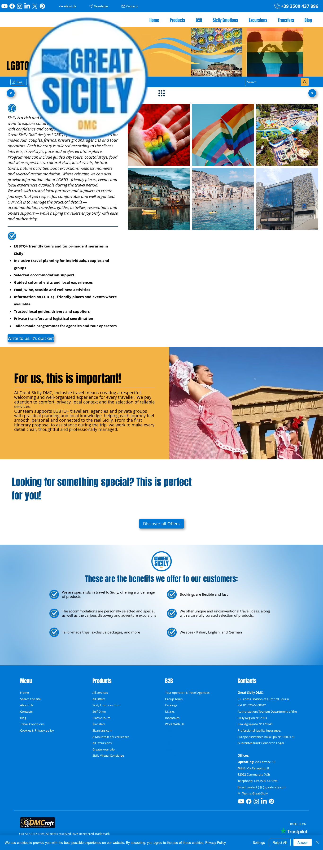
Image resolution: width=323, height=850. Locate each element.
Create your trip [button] (103, 749)
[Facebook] (12, 6)
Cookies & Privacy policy (37, 730)
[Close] (317, 842)
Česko (169, 737)
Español (170, 749)
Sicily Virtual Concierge (108, 755)
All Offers (98, 699)
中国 (168, 743)
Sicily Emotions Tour (106, 705)
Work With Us (174, 724)
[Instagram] (19, 6)
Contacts (26, 711)
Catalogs (171, 705)
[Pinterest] (42, 6)
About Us (26, 705)
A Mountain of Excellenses (110, 737)
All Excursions (102, 743)
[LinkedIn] (27, 6)
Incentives (172, 718)
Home (24, 692)
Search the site (30, 699)
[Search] (305, 82)
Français (171, 755)
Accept (302, 842)
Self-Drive (99, 711)
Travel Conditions (32, 724)
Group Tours (174, 699)
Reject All (280, 842)
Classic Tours (101, 718)
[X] (34, 6)
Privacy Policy (215, 842)
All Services (100, 692)
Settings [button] (259, 842)
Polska (169, 730)
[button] (99, 6)
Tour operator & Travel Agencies (187, 692)
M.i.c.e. (170, 711)
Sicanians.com (102, 730)
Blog (23, 718)
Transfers (98, 724)
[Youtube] (4, 6)
